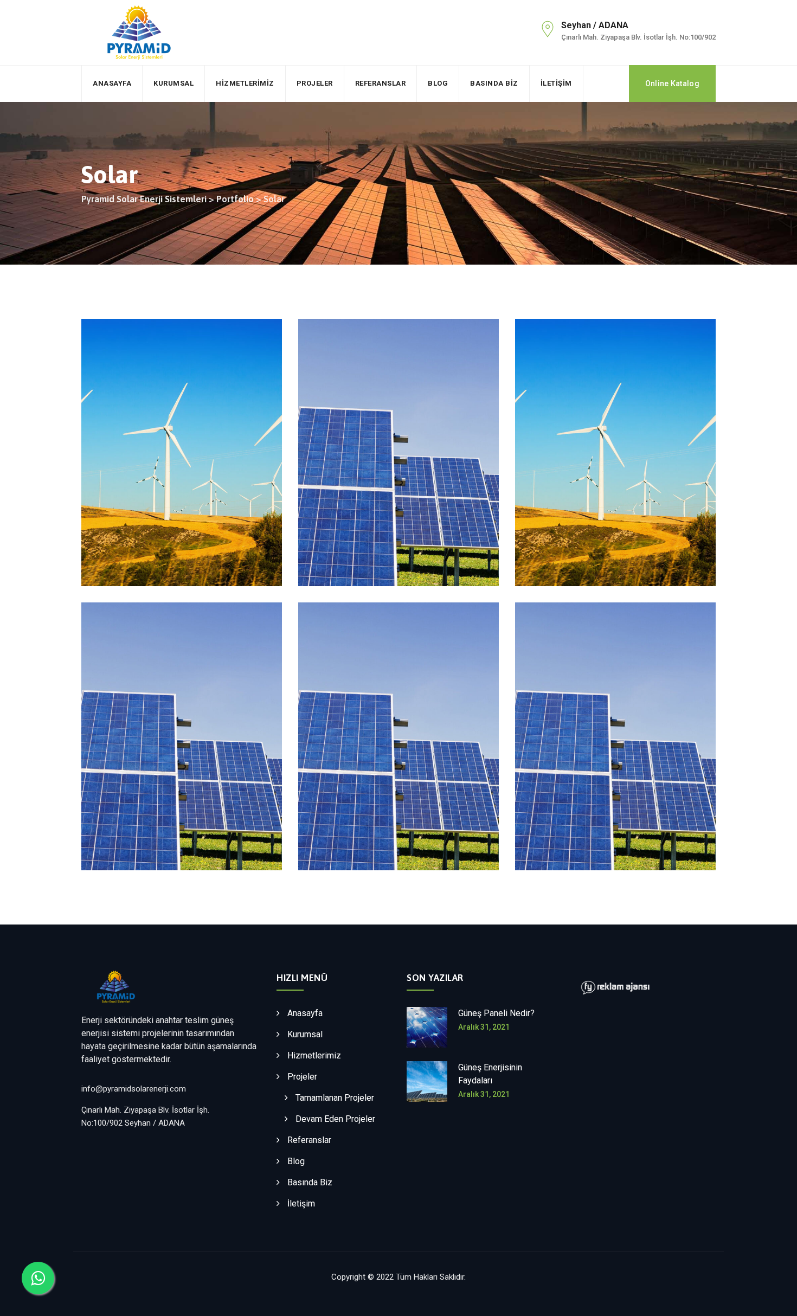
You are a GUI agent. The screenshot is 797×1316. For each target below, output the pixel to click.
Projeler (315, 83)
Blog (438, 83)
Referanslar (380, 83)
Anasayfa (112, 83)
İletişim (556, 83)
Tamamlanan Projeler (334, 1098)
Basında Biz (494, 83)
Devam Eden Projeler (335, 1119)
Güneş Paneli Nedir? (496, 1013)
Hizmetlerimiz (245, 83)
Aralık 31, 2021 (484, 1027)
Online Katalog (672, 83)
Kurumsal (173, 83)
